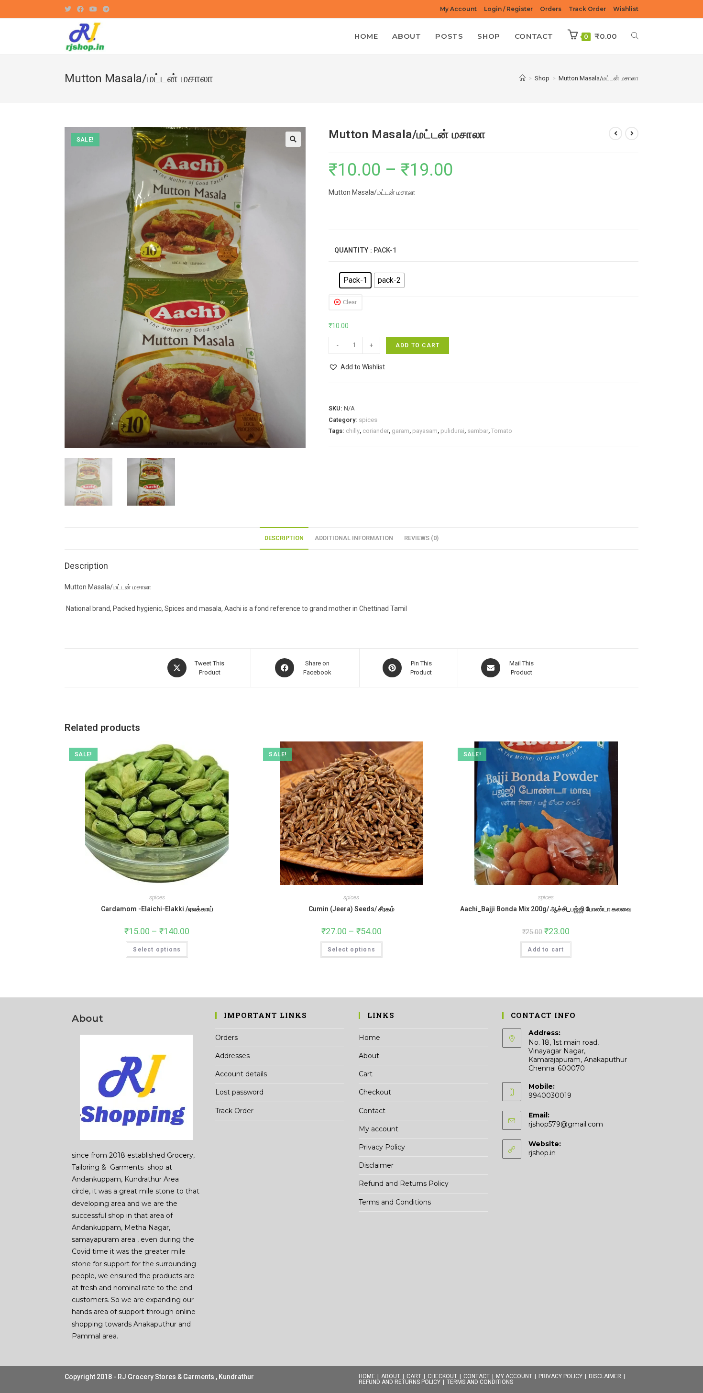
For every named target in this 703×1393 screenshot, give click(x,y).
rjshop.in (542, 1153)
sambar (477, 430)
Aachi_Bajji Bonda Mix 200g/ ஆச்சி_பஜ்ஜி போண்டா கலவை (546, 909)
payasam (425, 430)
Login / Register (508, 8)
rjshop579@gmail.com (565, 1124)
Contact (372, 1110)
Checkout (375, 1092)
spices (368, 419)
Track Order (587, 8)
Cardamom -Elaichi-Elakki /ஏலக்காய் (157, 909)
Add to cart (417, 345)
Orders (550, 8)
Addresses (232, 1055)
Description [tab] (284, 538)
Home (369, 1037)
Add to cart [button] (545, 949)
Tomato (501, 430)
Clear (350, 302)
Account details (241, 1074)
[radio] (355, 280)
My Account (458, 8)
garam (400, 430)
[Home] (522, 78)
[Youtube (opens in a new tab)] (93, 9)
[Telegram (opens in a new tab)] (106, 9)
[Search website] (635, 36)
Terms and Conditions (395, 1202)
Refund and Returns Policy (404, 1183)
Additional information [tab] (354, 538)
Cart (366, 1074)
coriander (375, 430)
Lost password (239, 1092)
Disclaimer (376, 1165)
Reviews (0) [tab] (421, 538)
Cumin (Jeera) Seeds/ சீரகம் (351, 909)
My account (378, 1129)
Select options (157, 949)
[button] (293, 139)
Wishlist (625, 8)
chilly (353, 430)
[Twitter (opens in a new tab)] (69, 9)
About (369, 1055)
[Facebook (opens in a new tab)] (80, 9)
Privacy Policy (382, 1147)
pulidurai (452, 430)
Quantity (351, 250)
